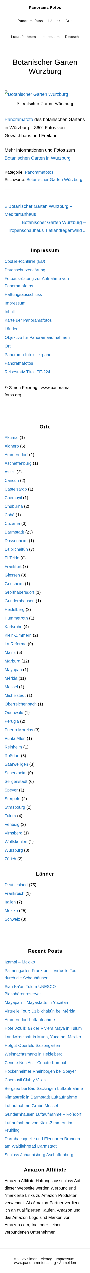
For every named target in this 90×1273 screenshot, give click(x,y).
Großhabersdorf (19, 592)
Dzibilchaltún (16, 549)
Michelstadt (15, 695)
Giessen (12, 575)
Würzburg (14, 850)
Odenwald (14, 712)
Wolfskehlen (16, 841)
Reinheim (13, 747)
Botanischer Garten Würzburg (54, 179)
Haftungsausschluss (23, 294)
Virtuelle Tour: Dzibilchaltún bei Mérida (40, 1011)
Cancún (12, 480)
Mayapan (13, 669)
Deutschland (16, 885)
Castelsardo (16, 489)
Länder (11, 329)
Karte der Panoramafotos (28, 320)
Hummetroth (16, 618)
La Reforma (16, 644)
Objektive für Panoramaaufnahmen (37, 337)
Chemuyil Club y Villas (25, 1080)
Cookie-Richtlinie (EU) (25, 261)
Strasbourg (15, 807)
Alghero (12, 446)
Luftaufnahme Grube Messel (31, 1105)
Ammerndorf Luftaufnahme (30, 1019)
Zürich (10, 858)
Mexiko (11, 910)
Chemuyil (13, 497)
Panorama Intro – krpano (28, 354)
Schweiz (12, 919)
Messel (11, 687)
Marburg (12, 661)
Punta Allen (15, 738)
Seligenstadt (16, 781)
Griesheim (14, 583)
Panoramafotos (39, 172)
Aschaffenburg (18, 463)
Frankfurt (13, 566)
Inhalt (10, 311)
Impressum (15, 303)
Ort (8, 346)
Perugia (12, 721)
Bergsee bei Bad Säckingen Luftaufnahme (44, 1088)
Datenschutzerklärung (25, 270)
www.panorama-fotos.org (35, 1263)
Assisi (10, 472)
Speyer (11, 790)
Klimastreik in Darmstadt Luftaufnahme (41, 1097)
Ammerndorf (16, 454)
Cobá (9, 515)
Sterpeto (13, 798)
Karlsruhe (13, 626)
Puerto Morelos (19, 730)
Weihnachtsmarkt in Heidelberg (34, 1054)
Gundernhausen (20, 601)
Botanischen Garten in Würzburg (38, 158)
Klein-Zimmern (18, 635)
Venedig (12, 824)
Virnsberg (13, 833)
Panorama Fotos (45, 7)
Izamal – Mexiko (20, 962)
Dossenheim (16, 540)
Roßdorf (12, 755)
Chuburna (14, 506)
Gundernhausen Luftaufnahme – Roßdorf (43, 1114)
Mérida (11, 678)
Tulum (10, 816)
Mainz (10, 652)
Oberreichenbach (21, 704)
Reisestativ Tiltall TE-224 (27, 372)
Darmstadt (14, 532)
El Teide (12, 558)
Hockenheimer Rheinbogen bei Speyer (40, 1071)
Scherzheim (16, 773)
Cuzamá (12, 523)
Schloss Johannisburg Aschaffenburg (39, 1154)
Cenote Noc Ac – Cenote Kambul (35, 1062)
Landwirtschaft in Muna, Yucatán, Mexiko (43, 1037)
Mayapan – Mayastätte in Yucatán (36, 1002)
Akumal (11, 437)
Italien (10, 902)
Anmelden (67, 1263)
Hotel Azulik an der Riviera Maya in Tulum (43, 1028)
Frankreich (14, 893)
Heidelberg (14, 609)
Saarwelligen (16, 764)
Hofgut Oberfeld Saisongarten (32, 1045)
